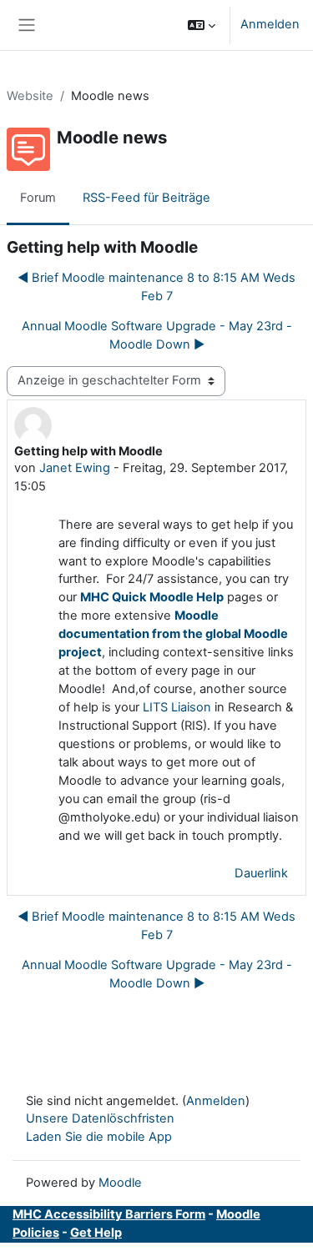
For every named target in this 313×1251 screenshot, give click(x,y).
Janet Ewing (74, 467)
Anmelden (270, 24)
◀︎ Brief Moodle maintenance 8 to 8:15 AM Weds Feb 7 (156, 287)
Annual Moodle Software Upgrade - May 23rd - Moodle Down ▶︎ (157, 335)
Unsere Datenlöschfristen (100, 1118)
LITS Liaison (177, 707)
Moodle (120, 1182)
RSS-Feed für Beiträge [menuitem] (146, 197)
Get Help (96, 1232)
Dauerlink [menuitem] (261, 873)
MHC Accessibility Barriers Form (109, 1214)
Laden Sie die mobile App (99, 1136)
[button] (201, 25)
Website (30, 95)
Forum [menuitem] (38, 197)
